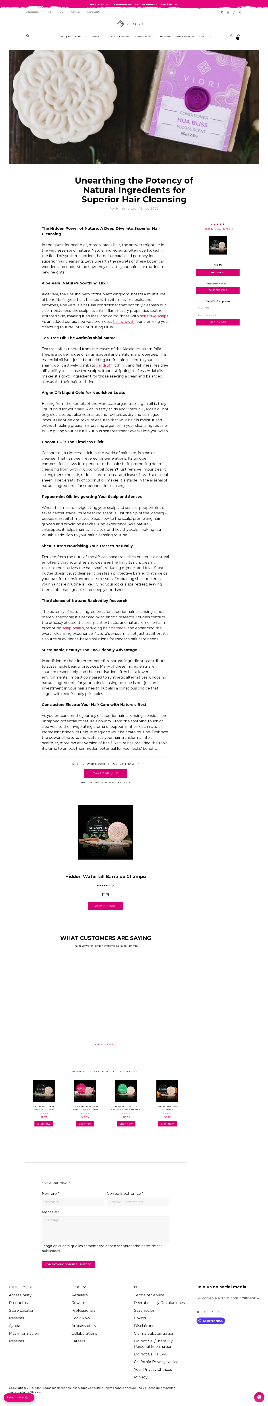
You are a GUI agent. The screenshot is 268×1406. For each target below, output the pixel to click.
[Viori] (134, 23)
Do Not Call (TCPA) (151, 1354)
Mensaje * (51, 1212)
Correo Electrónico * (125, 1193)
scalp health (73, 628)
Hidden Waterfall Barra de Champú (218, 260)
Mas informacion (24, 1333)
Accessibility (20, 1295)
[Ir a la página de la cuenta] (232, 36)
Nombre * (50, 1193)
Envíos (140, 1318)
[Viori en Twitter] (240, 12)
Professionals (83, 1310)
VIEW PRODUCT (106, 905)
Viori (38, 1388)
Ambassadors (83, 1326)
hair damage (114, 628)
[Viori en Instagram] (228, 12)
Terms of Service (149, 1295)
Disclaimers (145, 1326)
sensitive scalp (153, 316)
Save (251, 55)
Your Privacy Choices (153, 1369)
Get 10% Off (218, 322)
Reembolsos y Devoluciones (159, 1303)
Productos (18, 1303)
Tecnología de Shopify (25, 1392)
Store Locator (21, 1310)
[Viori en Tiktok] (234, 12)
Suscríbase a (247, 1298)
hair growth (124, 321)
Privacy (140, 1377)
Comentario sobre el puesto (68, 1264)
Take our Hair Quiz (19, 1397)
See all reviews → (105, 1044)
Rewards (79, 1303)
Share (51, 1139)
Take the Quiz (218, 290)
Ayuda (14, 1326)
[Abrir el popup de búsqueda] (28, 36)
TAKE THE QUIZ (105, 773)
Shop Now (218, 272)
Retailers (79, 1295)
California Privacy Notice (156, 1362)
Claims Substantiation (154, 1333)
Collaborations (84, 1333)
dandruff (104, 365)
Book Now (80, 1318)
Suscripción (144, 1310)
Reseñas (16, 1318)
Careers (78, 1341)
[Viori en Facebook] (222, 12)
